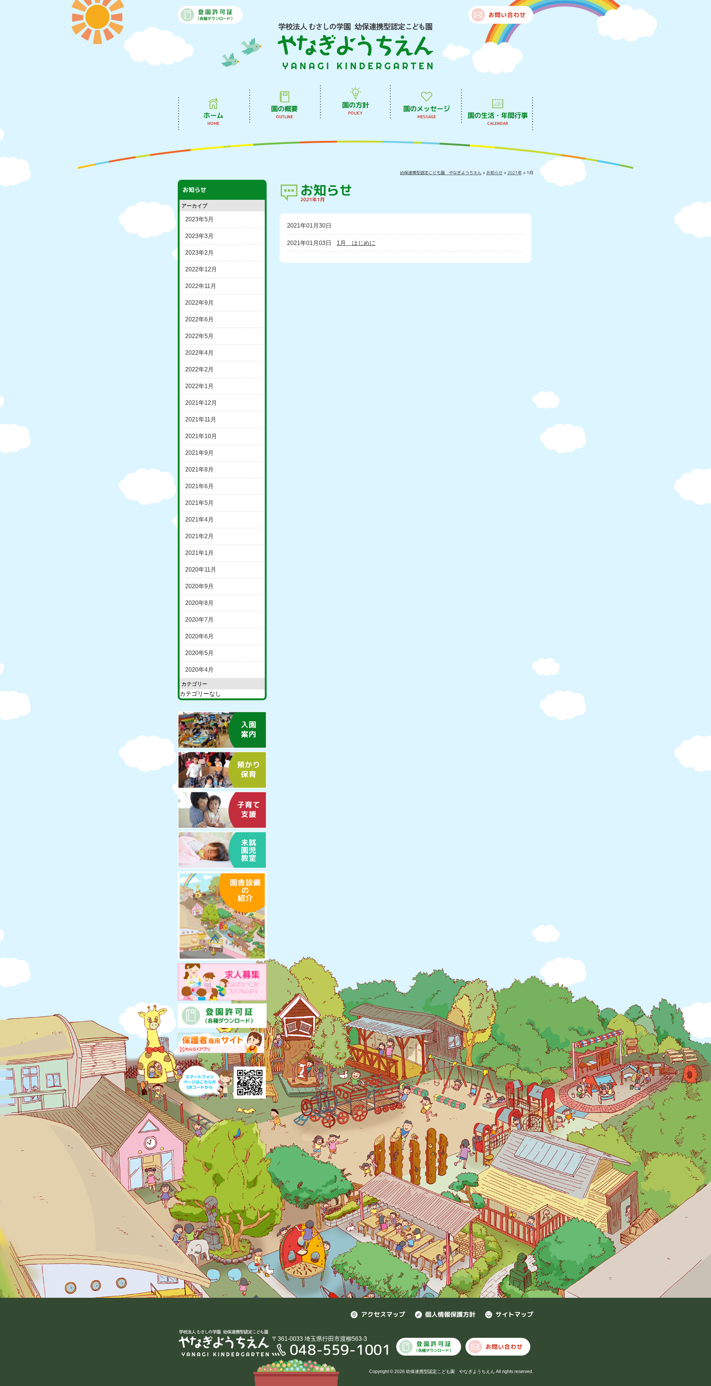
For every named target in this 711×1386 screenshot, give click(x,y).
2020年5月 (199, 653)
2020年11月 (200, 569)
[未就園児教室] (222, 849)
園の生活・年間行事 (498, 118)
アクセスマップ (383, 1314)
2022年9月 (199, 303)
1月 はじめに (356, 243)
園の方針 (355, 108)
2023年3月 (199, 236)
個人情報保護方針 (450, 1314)
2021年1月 (199, 553)
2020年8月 (199, 603)
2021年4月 (199, 519)
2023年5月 (199, 219)
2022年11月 (200, 286)
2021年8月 (199, 469)
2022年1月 (199, 386)
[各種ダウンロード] (222, 1015)
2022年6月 (199, 319)
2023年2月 (199, 252)
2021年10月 (201, 436)
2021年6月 (199, 486)
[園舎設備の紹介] (222, 916)
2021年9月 (199, 453)
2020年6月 (199, 636)
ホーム (213, 118)
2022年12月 (201, 269)
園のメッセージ (426, 112)
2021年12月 (201, 403)
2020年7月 (199, 619)
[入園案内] (222, 729)
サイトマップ (514, 1314)
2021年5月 (199, 503)
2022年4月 (199, 353)
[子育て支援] (222, 809)
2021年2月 (199, 536)
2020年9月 (199, 586)
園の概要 (284, 112)
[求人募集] (222, 982)
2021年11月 (200, 419)
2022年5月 (199, 336)
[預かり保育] (222, 769)
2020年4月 (199, 669)
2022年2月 (199, 369)
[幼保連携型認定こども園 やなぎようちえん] (355, 45)
